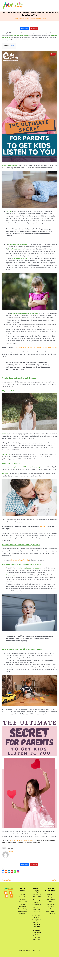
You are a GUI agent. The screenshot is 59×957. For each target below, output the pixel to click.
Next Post (54, 880)
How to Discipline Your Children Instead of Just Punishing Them (35, 347)
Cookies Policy (22, 911)
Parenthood (33, 18)
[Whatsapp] (15, 871)
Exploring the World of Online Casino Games (36, 894)
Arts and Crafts (50, 913)
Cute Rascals (43, 526)
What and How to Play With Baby (21, 840)
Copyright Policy (23, 913)
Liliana (11, 851)
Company (22, 894)
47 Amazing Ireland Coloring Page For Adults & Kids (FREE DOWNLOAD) (36, 934)
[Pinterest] (12, 871)
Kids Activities (50, 911)
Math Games (50, 904)
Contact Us (22, 897)
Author (3, 848)
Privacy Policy (23, 901)
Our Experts (22, 899)
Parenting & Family (41, 18)
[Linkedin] (9, 871)
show (12, 45)
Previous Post (5, 880)
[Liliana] (5, 854)
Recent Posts (10, 848)
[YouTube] (11, 896)
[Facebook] (3, 871)
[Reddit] (6, 871)
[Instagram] (18, 871)
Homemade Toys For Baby (20, 560)
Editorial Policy (22, 909)
